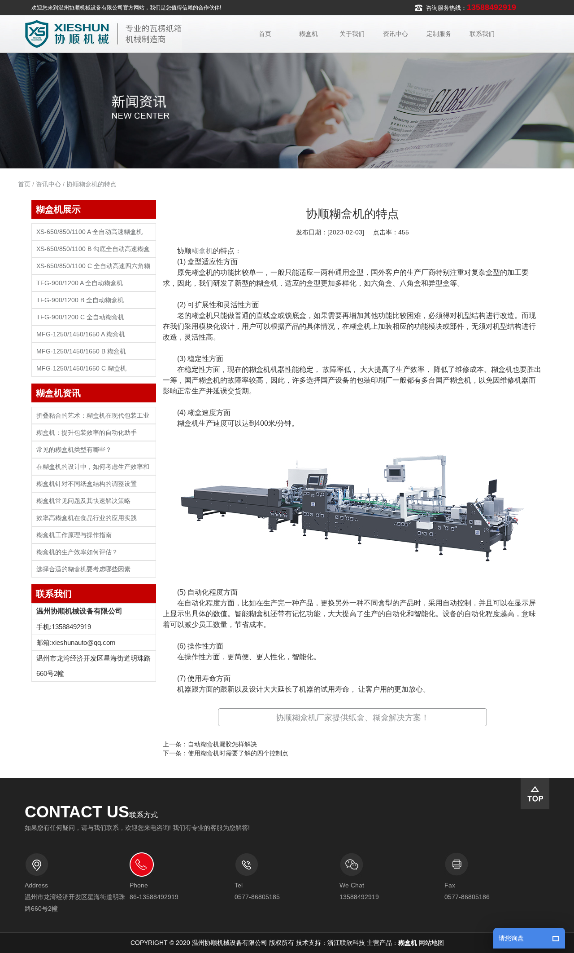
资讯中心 (395, 33)
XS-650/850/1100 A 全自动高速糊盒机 (89, 232)
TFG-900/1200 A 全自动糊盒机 (79, 283)
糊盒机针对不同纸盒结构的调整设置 (86, 484)
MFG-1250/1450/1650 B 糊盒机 (81, 351)
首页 (265, 33)
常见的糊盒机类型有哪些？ (74, 449)
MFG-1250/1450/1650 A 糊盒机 (80, 334)
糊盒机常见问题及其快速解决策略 (83, 501)
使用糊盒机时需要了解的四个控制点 (238, 753)
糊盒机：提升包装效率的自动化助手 (86, 432)
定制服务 (439, 33)
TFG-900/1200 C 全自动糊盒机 (80, 317)
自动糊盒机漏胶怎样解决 (222, 744)
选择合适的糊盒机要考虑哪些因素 (83, 569)
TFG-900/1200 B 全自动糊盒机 (80, 300)
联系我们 (482, 33)
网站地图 (431, 942)
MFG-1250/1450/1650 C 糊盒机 (81, 368)
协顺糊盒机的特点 (91, 184)
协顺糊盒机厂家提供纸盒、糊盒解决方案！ (352, 717)
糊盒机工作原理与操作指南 (74, 535)
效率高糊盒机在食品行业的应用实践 (86, 518)
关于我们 (352, 33)
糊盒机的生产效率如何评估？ (77, 552)
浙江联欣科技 (346, 942)
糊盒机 (308, 33)
